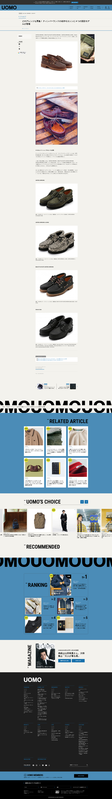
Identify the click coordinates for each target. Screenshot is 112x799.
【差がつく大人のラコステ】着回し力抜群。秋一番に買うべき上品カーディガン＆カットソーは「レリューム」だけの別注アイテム (77, 451)
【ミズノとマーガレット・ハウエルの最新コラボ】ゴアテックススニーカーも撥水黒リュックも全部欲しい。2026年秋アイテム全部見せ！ (55, 451)
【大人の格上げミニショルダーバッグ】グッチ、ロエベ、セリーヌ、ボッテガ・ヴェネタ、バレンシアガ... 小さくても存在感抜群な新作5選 (33, 483)
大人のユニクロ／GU (73, 479)
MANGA (98, 6)
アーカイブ (23, 16)
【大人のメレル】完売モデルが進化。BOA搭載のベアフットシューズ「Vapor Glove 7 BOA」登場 (48, 626)
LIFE (84, 8)
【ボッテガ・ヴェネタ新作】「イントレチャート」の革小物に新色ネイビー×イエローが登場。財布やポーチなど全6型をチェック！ (55, 483)
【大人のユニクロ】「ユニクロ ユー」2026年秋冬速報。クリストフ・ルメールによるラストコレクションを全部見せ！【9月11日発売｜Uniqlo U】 (78, 483)
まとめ (27, 479)
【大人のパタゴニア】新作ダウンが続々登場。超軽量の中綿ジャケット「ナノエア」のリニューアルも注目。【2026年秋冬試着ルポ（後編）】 (80, 586)
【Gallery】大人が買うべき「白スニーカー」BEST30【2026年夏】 (48, 607)
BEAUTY (71, 8)
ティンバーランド (26, 28)
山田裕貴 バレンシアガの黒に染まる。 (32, 534)
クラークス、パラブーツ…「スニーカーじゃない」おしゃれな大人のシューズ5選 (51, 87)
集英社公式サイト (26, 790)
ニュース (27, 447)
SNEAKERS (85, 6)
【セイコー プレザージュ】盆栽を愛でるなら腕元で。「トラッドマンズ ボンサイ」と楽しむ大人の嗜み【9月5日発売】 (81, 626)
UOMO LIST (79, 6)
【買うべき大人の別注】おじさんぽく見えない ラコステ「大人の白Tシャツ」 (50, 360)
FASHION (71, 6)
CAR (77, 8)
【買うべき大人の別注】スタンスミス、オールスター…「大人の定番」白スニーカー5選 (52, 358)
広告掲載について (26, 793)
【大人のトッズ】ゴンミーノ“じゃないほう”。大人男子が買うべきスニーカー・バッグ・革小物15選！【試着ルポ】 (84, 536)
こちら (79, 793)
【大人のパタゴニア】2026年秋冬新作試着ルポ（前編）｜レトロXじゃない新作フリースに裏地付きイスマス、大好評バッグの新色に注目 (81, 607)
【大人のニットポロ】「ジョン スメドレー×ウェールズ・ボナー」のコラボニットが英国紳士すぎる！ (34, 451)
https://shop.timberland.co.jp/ (40, 369)
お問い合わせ (40, 790)
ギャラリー (46, 604)
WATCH (91, 6)
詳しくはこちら (74, 2)
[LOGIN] (106, 7)
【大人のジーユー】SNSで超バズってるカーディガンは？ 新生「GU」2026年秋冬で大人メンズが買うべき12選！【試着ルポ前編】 (59, 536)
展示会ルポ (76, 582)
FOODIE (91, 8)
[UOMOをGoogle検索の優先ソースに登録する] (22, 52)
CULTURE (99, 8)
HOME (3, 406)
